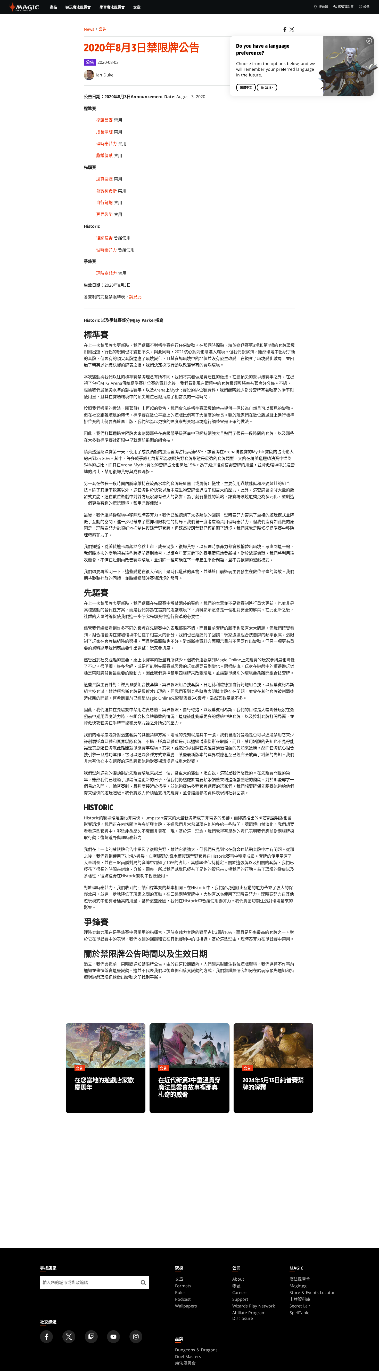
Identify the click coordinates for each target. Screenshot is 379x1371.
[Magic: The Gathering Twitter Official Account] (68, 1336)
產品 (53, 7)
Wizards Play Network (253, 1306)
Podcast (183, 1299)
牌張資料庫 (345, 7)
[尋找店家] (143, 1282)
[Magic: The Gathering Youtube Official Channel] (113, 1336)
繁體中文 (246, 87)
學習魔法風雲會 (112, 7)
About (238, 1279)
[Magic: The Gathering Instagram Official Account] (135, 1336)
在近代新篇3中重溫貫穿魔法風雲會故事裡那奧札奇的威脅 (189, 1090)
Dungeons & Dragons (196, 1350)
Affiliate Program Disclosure (249, 1315)
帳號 (366, 7)
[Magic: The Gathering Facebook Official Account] (46, 1336)
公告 (102, 29)
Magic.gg (298, 1286)
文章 (137, 7)
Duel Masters (188, 1356)
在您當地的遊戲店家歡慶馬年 (106, 1090)
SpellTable (299, 1312)
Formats (183, 1286)
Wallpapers (186, 1306)
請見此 (135, 297)
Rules (180, 1292)
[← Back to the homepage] (24, 6)
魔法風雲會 (300, 1279)
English (267, 87)
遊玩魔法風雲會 (78, 7)
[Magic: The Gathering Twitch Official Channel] (91, 1336)
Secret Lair (300, 1306)
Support (240, 1299)
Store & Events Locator (312, 1292)
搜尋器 (323, 7)
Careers (240, 1292)
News (89, 29)
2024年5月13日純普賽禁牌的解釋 (273, 1090)
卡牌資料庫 (300, 1299)
